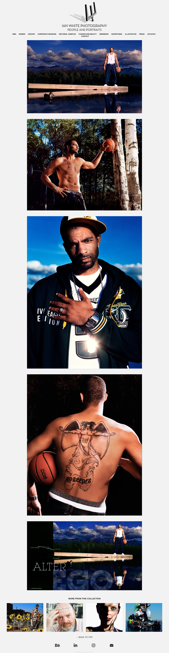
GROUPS (31, 34)
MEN (14, 34)
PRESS (142, 34)
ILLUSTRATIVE (130, 34)
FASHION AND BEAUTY (88, 34)
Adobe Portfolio (88, 652)
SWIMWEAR (104, 34)
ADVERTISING (116, 34)
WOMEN (22, 34)
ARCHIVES (151, 34)
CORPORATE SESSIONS (47, 34)
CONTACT (85, 36)
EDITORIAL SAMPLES (67, 34)
